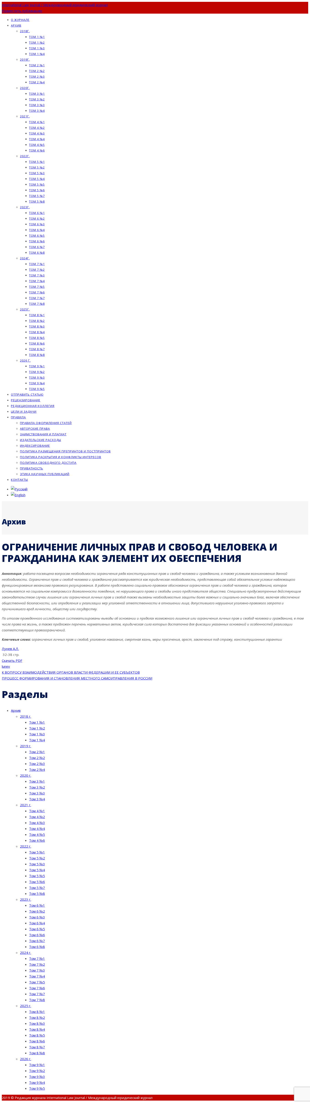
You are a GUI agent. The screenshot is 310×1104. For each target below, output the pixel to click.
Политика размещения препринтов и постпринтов (65, 451)
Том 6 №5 (37, 235)
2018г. (25, 31)
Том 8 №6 (37, 343)
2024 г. (25, 952)
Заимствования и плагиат (43, 434)
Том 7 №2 (37, 270)
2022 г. (25, 846)
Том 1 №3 (37, 48)
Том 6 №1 (37, 213)
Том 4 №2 (37, 128)
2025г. (25, 309)
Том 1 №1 (37, 37)
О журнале (20, 20)
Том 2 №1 (37, 65)
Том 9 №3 (37, 377)
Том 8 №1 (37, 315)
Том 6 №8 (37, 253)
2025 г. (25, 1005)
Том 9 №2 (37, 372)
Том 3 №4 (37, 111)
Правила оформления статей (46, 423)
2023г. (25, 207)
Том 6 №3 (37, 224)
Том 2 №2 (37, 71)
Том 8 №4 (37, 332)
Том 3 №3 (37, 105)
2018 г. (25, 716)
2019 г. (25, 746)
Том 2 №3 (37, 76)
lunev (6, 666)
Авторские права (35, 429)
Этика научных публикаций (44, 474)
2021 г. (25, 805)
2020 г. (25, 775)
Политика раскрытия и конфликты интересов (60, 457)
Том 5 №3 (37, 173)
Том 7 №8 (37, 304)
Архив (16, 25)
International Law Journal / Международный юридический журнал (55, 4)
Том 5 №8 (37, 201)
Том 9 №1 (37, 366)
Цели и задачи (24, 411)
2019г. (25, 59)
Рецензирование (25, 400)
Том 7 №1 (37, 264)
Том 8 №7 (37, 349)
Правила (18, 417)
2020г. (25, 88)
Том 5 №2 (37, 167)
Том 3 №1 (37, 94)
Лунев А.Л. (10, 648)
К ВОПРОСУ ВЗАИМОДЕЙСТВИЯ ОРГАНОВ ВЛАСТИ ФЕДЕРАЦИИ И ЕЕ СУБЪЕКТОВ (71, 672)
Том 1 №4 (37, 54)
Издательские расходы (40, 440)
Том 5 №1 (37, 162)
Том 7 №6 (37, 292)
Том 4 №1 (37, 122)
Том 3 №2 (37, 99)
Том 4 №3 (37, 133)
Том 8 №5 (37, 338)
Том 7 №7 (37, 298)
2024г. (25, 258)
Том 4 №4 (37, 139)
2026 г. (25, 360)
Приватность (31, 468)
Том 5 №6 (37, 190)
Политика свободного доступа (48, 463)
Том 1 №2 (37, 42)
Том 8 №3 (37, 326)
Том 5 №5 (37, 184)
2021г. (25, 116)
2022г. (25, 156)
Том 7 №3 (37, 275)
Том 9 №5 (37, 389)
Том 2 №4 (37, 82)
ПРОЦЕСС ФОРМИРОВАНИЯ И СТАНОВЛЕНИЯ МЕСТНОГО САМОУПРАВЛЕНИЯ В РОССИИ (77, 678)
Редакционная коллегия (32, 406)
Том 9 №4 (37, 383)
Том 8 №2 (37, 321)
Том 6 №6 (37, 241)
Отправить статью (27, 394)
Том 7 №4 (37, 281)
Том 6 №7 (37, 247)
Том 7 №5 (37, 287)
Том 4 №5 (37, 145)
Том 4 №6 (37, 150)
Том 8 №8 (37, 355)
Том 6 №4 (37, 230)
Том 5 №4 (37, 179)
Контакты (19, 480)
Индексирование (35, 446)
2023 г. (25, 899)
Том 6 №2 (37, 218)
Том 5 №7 (37, 196)
